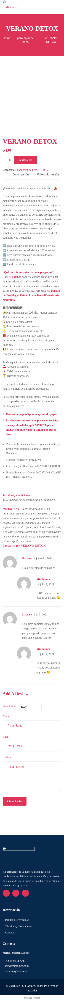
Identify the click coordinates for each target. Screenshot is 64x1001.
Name (6, 716)
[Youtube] (15, 893)
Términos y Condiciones (18, 926)
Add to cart (25, 159)
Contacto (10, 932)
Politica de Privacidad (17, 919)
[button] (59, 7)
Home (6, 38)
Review (7, 757)
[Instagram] (25, 893)
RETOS (43, 169)
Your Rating (9, 706)
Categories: (9, 169)
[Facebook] (6, 893)
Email (6, 736)
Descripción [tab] (21, 174)
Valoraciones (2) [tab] (48, 174)
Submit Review (14, 801)
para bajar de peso (27, 169)
